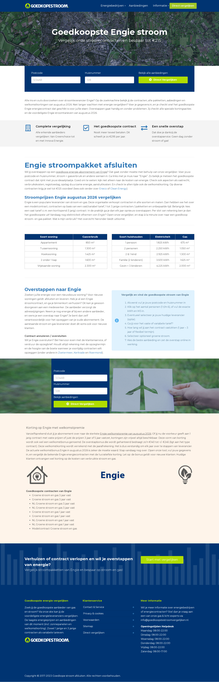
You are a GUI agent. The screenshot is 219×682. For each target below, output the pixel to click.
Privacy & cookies (93, 613)
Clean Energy (118, 188)
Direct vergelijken (93, 632)
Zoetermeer (65, 352)
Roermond (95, 352)
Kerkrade (79, 352)
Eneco (103, 188)
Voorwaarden (91, 619)
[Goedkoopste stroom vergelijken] (47, 6)
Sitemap (88, 626)
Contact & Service (93, 607)
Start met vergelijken (162, 559)
